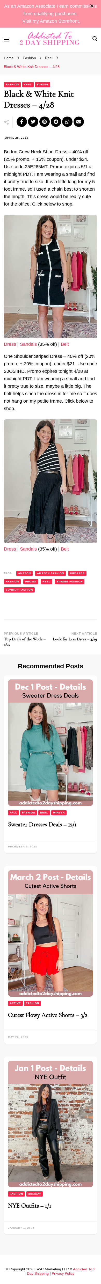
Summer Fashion (19, 589)
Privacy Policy (63, 1273)
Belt (65, 344)
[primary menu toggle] (6, 39)
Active (15, 1003)
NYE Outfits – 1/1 (29, 1205)
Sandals (28, 344)
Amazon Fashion (50, 573)
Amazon (24, 573)
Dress (10, 344)
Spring (42, 84)
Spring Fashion (70, 581)
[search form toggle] (94, 39)
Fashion (12, 84)
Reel (28, 84)
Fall (13, 812)
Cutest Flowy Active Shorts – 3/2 (47, 1015)
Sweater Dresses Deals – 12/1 (42, 824)
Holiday (34, 1193)
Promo (30, 581)
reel (46, 581)
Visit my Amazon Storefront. (51, 21)
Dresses (77, 573)
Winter (59, 812)
